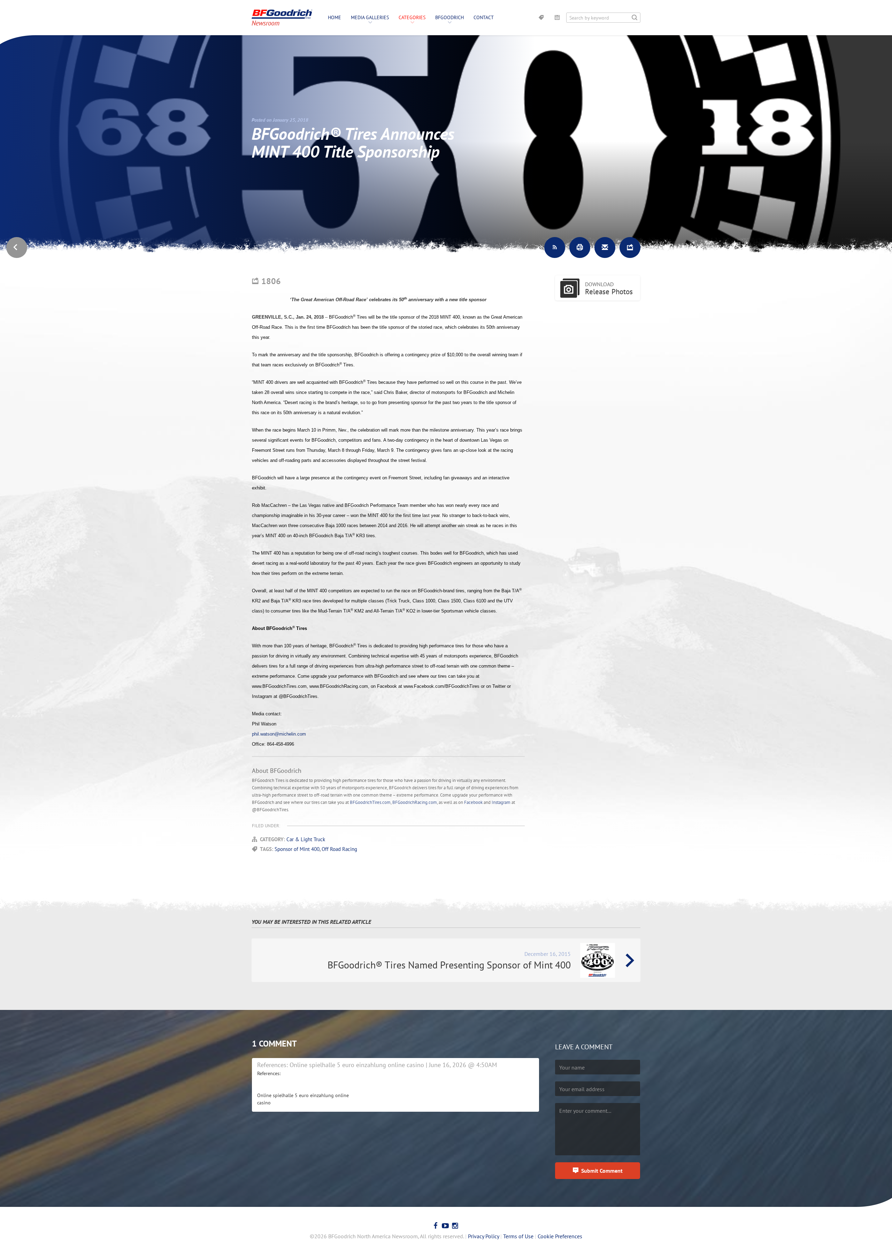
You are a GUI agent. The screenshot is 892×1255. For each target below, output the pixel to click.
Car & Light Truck (305, 839)
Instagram (501, 802)
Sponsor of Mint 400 (297, 849)
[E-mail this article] (604, 247)
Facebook (473, 802)
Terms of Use (518, 1236)
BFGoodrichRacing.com (414, 802)
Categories (412, 17)
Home (334, 17)
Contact (484, 17)
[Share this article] (630, 247)
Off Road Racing (339, 849)
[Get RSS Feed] (554, 247)
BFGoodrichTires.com (370, 802)
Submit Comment (602, 1170)
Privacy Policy (483, 1236)
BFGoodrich (449, 17)
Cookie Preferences (560, 1236)
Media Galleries (370, 17)
